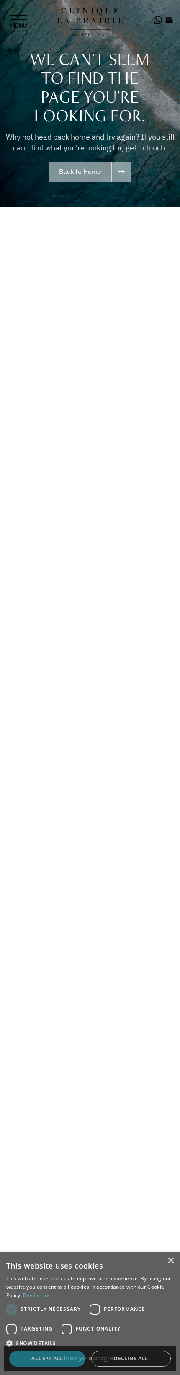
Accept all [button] (47, 1358)
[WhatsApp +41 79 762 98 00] (157, 20)
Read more (36, 1295)
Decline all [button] (131, 1358)
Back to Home (80, 171)
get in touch (145, 147)
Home (13, 50)
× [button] (170, 1261)
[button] (90, 1343)
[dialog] (90, 1313)
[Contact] (169, 20)
